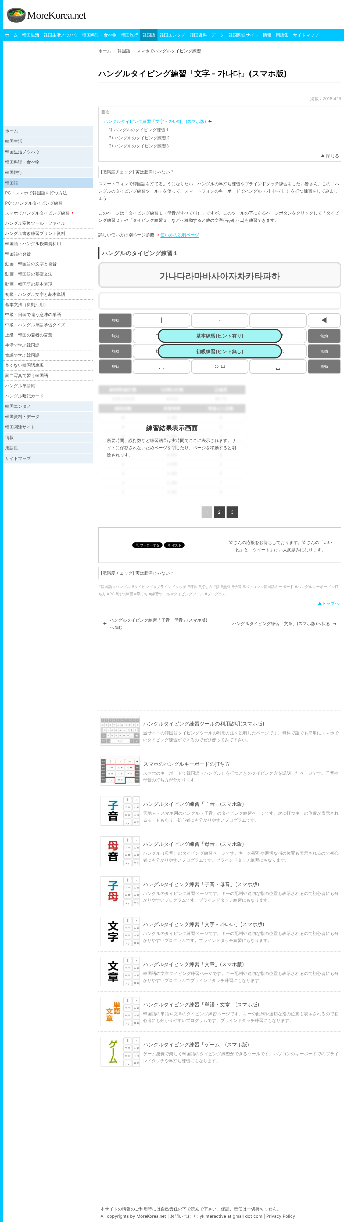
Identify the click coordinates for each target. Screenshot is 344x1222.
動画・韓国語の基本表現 (28, 284)
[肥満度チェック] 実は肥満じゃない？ (137, 172)
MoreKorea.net (56, 15)
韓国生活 (30, 35)
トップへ (330, 603)
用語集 (282, 35)
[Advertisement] (296, 422)
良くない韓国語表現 (24, 365)
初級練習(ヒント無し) (219, 351)
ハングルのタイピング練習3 (141, 145)
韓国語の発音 (18, 253)
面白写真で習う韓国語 (26, 375)
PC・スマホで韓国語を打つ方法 (36, 192)
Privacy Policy (280, 1216)
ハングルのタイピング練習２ (142, 137)
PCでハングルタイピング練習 (34, 203)
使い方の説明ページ (179, 234)
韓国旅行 (129, 35)
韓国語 (148, 35)
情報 (267, 35)
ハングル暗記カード (24, 395)
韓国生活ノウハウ (61, 35)
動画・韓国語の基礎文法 (28, 274)
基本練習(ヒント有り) (219, 336)
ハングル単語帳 (20, 385)
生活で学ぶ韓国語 (22, 345)
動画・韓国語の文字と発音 (31, 263)
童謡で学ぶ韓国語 (22, 355)
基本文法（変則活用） (26, 304)
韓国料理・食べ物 (99, 35)
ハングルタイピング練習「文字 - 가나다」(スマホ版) (155, 121)
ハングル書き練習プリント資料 (35, 233)
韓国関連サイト (243, 35)
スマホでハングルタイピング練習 (37, 213)
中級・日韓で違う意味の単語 (33, 314)
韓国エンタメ (172, 35)
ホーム (11, 35)
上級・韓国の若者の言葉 (28, 335)
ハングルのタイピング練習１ (142, 129)
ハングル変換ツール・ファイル (35, 223)
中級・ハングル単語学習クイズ (35, 324)
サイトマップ (306, 35)
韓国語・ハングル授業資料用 (33, 243)
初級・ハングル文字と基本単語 (35, 294)
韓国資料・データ (207, 35)
